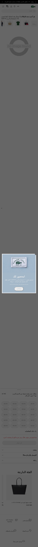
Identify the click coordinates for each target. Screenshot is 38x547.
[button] (36, 254)
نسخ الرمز (19, 288)
